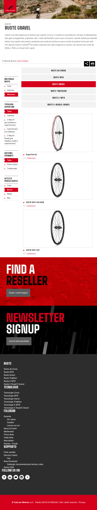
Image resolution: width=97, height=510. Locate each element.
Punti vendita (9, 452)
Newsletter (9, 440)
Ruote (8, 24)
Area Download (10, 461)
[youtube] (16, 477)
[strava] (27, 477)
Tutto (9, 86)
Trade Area (8, 437)
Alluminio (11, 94)
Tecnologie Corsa (11, 393)
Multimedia (9, 431)
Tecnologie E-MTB (12, 405)
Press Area (9, 434)
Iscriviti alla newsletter (19, 341)
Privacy (82, 502)
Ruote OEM (9, 467)
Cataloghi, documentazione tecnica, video (25, 464)
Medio (9, 194)
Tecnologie (11, 387)
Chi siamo (11, 419)
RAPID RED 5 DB (32, 250)
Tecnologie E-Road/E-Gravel (16, 408)
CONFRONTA (31, 158)
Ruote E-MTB (58, 98)
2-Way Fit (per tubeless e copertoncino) (10, 122)
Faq (8, 458)
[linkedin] (10, 477)
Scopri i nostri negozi (18, 293)
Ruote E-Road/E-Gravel (58, 104)
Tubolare (10, 116)
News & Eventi (10, 428)
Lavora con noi (13, 425)
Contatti (10, 422)
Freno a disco (12, 164)
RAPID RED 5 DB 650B (35, 202)
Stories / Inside (11, 443)
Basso (9, 190)
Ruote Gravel (23, 61)
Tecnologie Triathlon (12, 402)
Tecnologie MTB (11, 396)
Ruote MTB (58, 77)
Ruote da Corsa (58, 70)
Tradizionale (12, 169)
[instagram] (21, 477)
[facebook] (4, 477)
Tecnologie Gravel (12, 399)
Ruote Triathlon (59, 91)
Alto (8, 198)
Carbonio (10, 90)
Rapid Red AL (31, 155)
